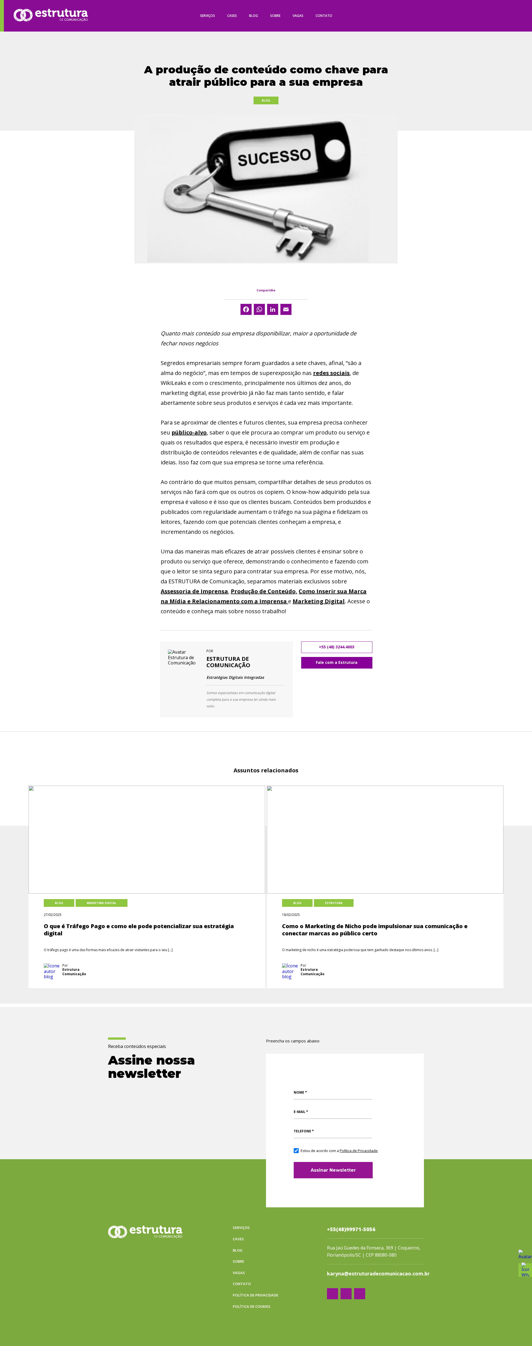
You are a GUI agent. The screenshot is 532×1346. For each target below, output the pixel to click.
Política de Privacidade (359, 1150)
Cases (232, 16)
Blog (253, 16)
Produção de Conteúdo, (264, 591)
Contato (324, 16)
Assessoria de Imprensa (194, 591)
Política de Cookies (251, 1306)
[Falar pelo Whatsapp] (525, 1256)
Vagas (298, 16)
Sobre (275, 16)
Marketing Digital (319, 601)
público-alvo (189, 432)
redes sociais (331, 373)
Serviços (207, 16)
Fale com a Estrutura (336, 662)
